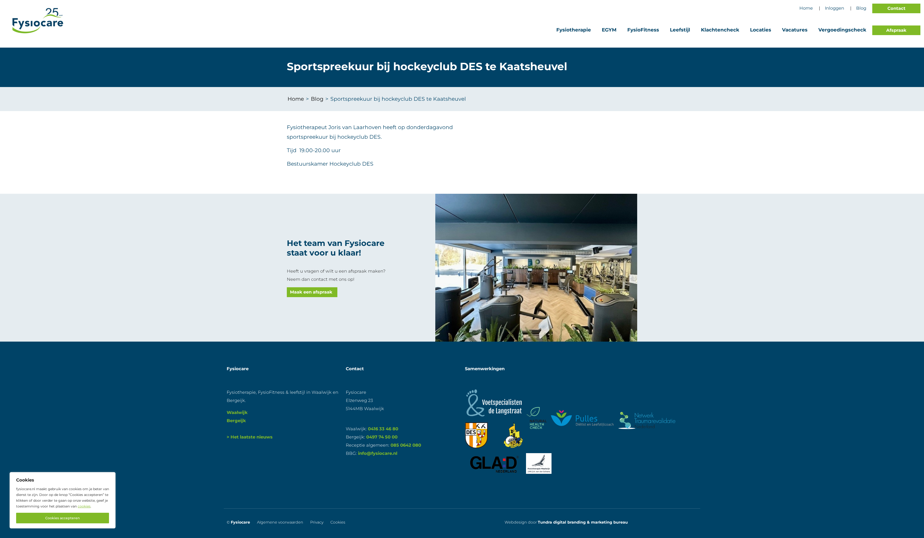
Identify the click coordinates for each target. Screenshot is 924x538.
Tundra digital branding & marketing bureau (583, 522)
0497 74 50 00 (382, 437)
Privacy (316, 522)
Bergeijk (236, 420)
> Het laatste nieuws (250, 437)
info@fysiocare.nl (377, 453)
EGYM (609, 30)
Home (806, 8)
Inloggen (834, 8)
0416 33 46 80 (383, 429)
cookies (84, 506)
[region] (63, 500)
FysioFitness (643, 30)
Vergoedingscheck (842, 30)
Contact (896, 8)
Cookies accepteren (62, 518)
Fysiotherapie (573, 30)
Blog (861, 8)
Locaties (760, 30)
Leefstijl (680, 30)
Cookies (337, 522)
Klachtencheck (720, 30)
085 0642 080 (406, 445)
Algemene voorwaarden (280, 522)
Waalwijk (237, 412)
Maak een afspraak (311, 292)
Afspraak (896, 30)
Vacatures (795, 30)
